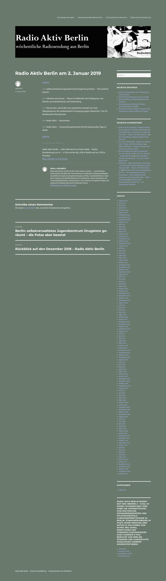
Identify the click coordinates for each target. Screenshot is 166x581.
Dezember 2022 (124, 293)
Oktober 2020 (123, 355)
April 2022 (122, 312)
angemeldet (29, 208)
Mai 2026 (122, 205)
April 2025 (122, 229)
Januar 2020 (123, 376)
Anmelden (122, 549)
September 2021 (124, 329)
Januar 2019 (123, 405)
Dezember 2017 (124, 436)
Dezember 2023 (124, 265)
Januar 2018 (123, 433)
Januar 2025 (123, 236)
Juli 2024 (122, 248)
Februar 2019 (123, 402)
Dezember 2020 (124, 350)
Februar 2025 (123, 234)
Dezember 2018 (124, 407)
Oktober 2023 (123, 270)
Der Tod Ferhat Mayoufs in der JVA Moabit (134, 97)
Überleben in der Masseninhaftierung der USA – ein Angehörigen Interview (131, 182)
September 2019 (124, 386)
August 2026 (123, 201)
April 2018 (122, 426)
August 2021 (123, 331)
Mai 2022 (122, 310)
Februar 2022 (123, 317)
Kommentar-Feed (125, 554)
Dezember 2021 (124, 322)
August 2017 (123, 445)
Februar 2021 (123, 345)
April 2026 (122, 208)
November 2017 (124, 438)
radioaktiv (19, 88)
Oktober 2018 (123, 412)
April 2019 (122, 398)
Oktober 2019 (123, 383)
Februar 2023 (123, 289)
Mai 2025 (122, 227)
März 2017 (122, 457)
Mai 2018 (122, 424)
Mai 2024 (122, 253)
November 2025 (124, 217)
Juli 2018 (122, 419)
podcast (45, 82)
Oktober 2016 (123, 469)
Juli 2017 (122, 448)
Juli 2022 (122, 305)
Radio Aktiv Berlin (21, 571)
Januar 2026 (123, 213)
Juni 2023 (122, 279)
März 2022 (122, 315)
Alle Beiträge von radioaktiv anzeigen (63, 185)
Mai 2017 (122, 452)
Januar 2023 (123, 291)
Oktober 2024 (123, 241)
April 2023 (122, 284)
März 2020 (122, 372)
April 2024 (122, 255)
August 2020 (123, 360)
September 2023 (124, 272)
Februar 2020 (123, 374)
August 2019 (123, 388)
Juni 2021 (122, 336)
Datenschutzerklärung (140, 17)
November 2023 (124, 267)
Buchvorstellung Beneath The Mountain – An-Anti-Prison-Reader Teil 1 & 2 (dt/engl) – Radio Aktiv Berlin (134, 153)
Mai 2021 (122, 338)
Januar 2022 (123, 319)
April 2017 (122, 455)
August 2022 (123, 303)
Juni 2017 (122, 450)
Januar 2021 (123, 348)
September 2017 (124, 443)
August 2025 (123, 222)
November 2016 (124, 467)
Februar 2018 (123, 431)
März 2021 (122, 343)
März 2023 (122, 286)
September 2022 (124, 300)
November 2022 (124, 296)
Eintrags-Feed (124, 551)
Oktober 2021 (123, 327)
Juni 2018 (122, 421)
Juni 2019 (122, 393)
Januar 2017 (123, 462)
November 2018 (124, 410)
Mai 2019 (122, 395)
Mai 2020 (122, 367)
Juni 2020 (122, 364)
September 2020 (124, 357)
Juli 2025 (122, 224)
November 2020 (124, 353)
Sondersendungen (65, 17)
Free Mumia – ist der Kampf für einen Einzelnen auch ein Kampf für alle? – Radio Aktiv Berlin (134, 177)
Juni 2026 (122, 203)
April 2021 (122, 341)
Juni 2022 (122, 308)
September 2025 (124, 220)
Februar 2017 (123, 459)
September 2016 (124, 471)
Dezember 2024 (124, 239)
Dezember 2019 (124, 379)
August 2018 (123, 417)
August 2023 (123, 274)
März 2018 (122, 429)
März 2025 (122, 232)
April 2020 (122, 369)
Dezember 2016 (124, 464)
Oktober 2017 (123, 440)
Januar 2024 (123, 262)
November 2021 (124, 324)
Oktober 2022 (123, 298)
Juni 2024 (122, 251)
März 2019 (122, 400)
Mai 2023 (122, 281)
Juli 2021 (122, 334)
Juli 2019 (122, 391)
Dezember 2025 (124, 215)
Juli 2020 (122, 362)
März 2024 (122, 258)
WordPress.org (124, 556)
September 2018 (124, 414)
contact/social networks (116, 17)
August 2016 (123, 474)
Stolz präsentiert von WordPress (60, 571)
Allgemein (122, 490)
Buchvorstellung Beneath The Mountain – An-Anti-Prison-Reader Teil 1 (134, 158)
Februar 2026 (123, 210)
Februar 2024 (123, 260)
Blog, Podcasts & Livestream (55, 159)
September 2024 (124, 243)
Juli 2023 (122, 277)
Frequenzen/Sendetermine (90, 17)
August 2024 (123, 246)
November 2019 (124, 381)
